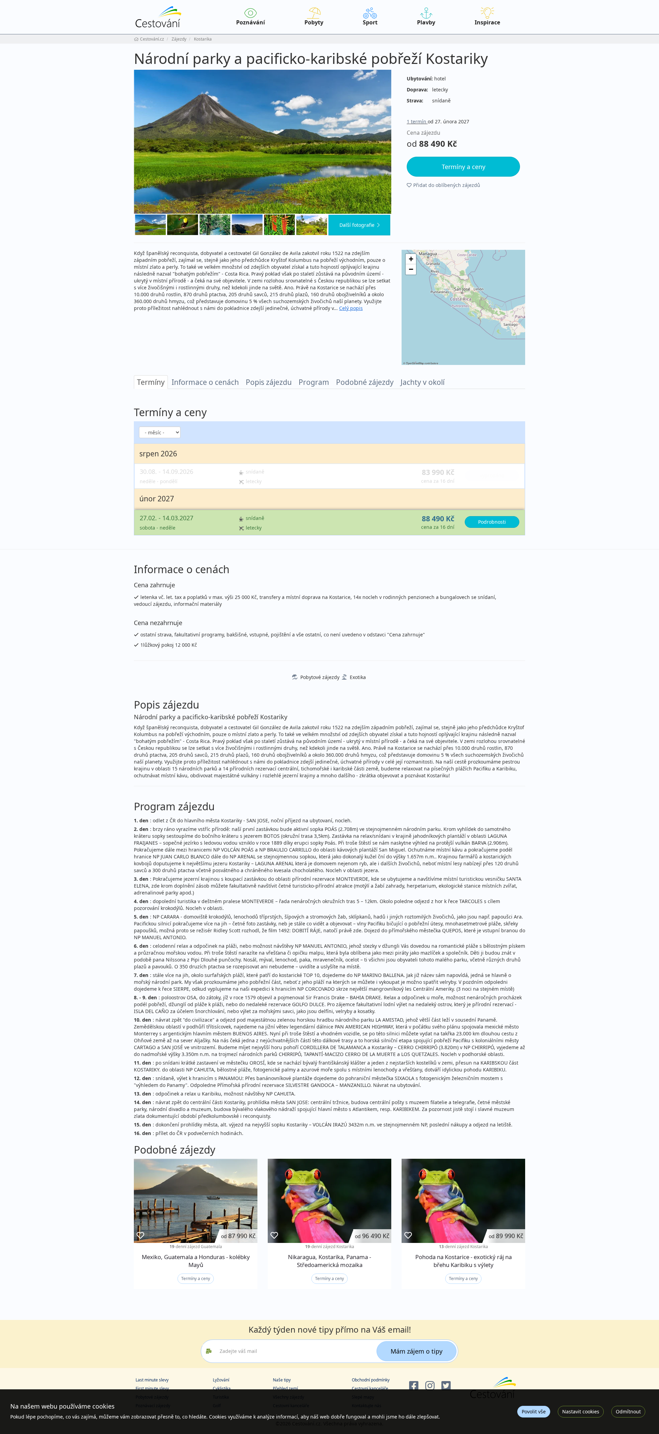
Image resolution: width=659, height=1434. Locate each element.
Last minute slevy (152, 1380)
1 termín (417, 121)
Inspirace (487, 22)
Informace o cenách (205, 382)
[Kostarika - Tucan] (182, 225)
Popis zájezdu (269, 382)
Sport (370, 22)
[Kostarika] (279, 225)
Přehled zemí (285, 1388)
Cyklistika (222, 1388)
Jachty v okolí (422, 382)
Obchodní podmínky (371, 1380)
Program (314, 382)
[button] (411, 259)
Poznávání (250, 22)
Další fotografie (356, 225)
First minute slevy (152, 1388)
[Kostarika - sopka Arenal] (311, 225)
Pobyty (313, 22)
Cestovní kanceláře (370, 1388)
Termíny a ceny (195, 1278)
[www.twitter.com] (446, 1386)
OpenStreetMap (415, 363)
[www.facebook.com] (413, 1386)
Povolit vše (534, 1411)
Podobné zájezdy (365, 382)
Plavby (426, 22)
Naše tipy (282, 1380)
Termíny (151, 382)
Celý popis (351, 308)
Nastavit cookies (580, 1411)
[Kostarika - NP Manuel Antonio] (214, 225)
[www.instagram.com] (430, 1386)
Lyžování (221, 1380)
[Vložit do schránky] (140, 1235)
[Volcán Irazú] (247, 225)
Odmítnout (628, 1411)
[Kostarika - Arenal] (262, 142)
